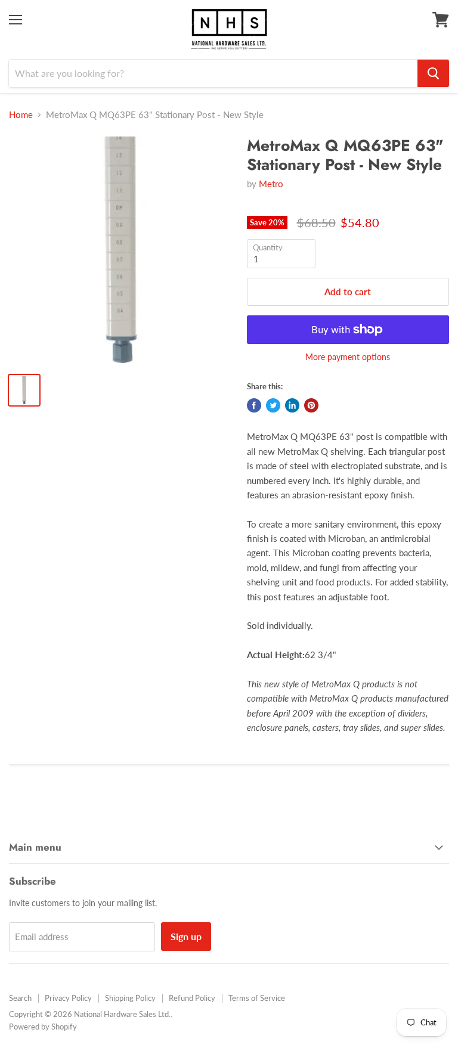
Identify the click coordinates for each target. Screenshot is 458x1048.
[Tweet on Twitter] (273, 405)
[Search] (433, 73)
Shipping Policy (130, 998)
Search (20, 998)
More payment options (347, 357)
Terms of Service (256, 998)
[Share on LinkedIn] (292, 405)
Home (21, 115)
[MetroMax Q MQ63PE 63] (122, 250)
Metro (271, 183)
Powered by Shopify (43, 1026)
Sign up (186, 936)
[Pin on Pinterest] (311, 405)
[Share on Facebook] (254, 405)
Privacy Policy (68, 998)
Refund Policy (192, 998)
